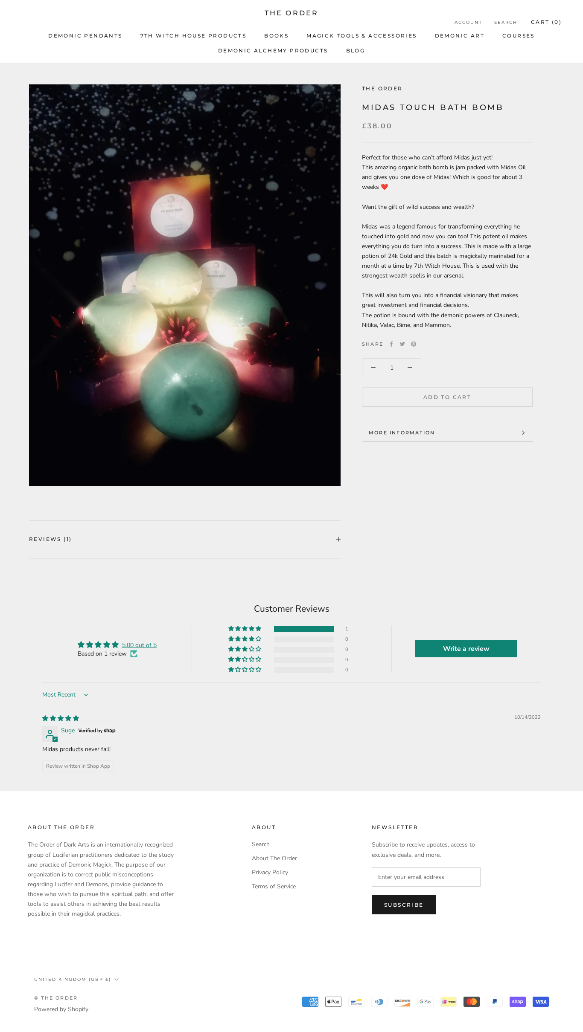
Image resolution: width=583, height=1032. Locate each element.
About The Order (274, 858)
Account (468, 22)
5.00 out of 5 (139, 645)
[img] (60, 718)
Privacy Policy (270, 872)
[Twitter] (402, 344)
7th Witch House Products (193, 35)
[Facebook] (391, 344)
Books (276, 35)
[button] (245, 629)
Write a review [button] (466, 648)
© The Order (56, 998)
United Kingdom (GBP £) (72, 979)
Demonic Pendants (85, 35)
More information (402, 433)
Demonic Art (459, 35)
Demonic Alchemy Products (273, 50)
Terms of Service (274, 886)
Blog (355, 50)
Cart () (546, 22)
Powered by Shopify (61, 1009)
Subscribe (404, 905)
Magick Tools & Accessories (361, 35)
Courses (518, 35)
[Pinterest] (413, 344)
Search (505, 22)
